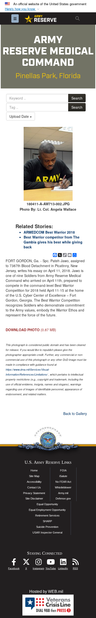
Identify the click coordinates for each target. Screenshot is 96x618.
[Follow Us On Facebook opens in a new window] (14, 563)
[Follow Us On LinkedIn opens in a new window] (63, 563)
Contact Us (34, 487)
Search (76, 98)
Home (34, 470)
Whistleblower (63, 487)
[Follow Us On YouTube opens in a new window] (51, 563)
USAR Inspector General (47, 532)
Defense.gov (63, 498)
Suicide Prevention (47, 526)
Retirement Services (47, 515)
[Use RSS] (75, 563)
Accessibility (34, 481)
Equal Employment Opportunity (47, 509)
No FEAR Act (63, 481)
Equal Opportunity (47, 504)
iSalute (63, 476)
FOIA (63, 470)
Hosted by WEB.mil (46, 591)
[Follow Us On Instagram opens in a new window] (38, 563)
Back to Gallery (75, 413)
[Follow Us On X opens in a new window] (26, 563)
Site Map (34, 476)
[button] (22, 9)
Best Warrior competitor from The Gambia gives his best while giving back (53, 242)
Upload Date (19, 116)
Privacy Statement (34, 493)
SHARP (47, 521)
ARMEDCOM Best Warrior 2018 (49, 232)
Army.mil (63, 493)
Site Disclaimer (34, 498)
